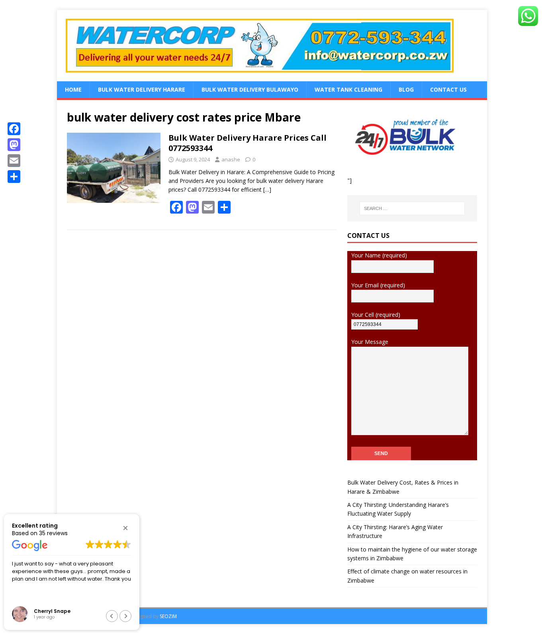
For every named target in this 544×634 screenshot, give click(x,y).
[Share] (14, 177)
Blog (406, 89)
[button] (125, 528)
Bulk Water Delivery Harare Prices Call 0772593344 (247, 142)
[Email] (14, 161)
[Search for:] (412, 208)
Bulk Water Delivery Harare (141, 89)
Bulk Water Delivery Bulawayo (250, 89)
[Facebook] (14, 129)
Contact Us (448, 89)
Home (73, 89)
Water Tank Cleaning (348, 89)
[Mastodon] (14, 145)
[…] (267, 189)
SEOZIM (168, 616)
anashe (230, 159)
